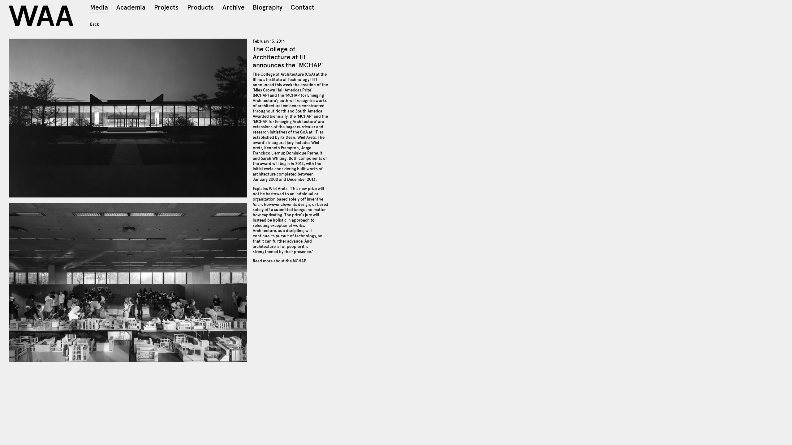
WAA (42, 16)
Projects (166, 8)
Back (94, 24)
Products (200, 8)
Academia (130, 8)
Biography (267, 8)
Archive (233, 8)
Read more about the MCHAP (279, 261)
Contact (302, 8)
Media (99, 8)
